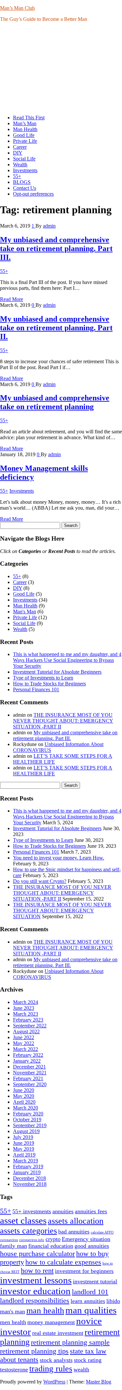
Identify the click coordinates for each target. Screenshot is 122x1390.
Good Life (23, 135)
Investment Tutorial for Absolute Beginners (57, 672)
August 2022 (26, 1031)
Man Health (25, 129)
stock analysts (56, 1360)
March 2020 (25, 1108)
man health (45, 1310)
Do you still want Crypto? (39, 881)
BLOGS (22, 182)
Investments (25, 170)
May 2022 (23, 1043)
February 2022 (28, 1055)
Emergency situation (86, 1239)
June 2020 (23, 1090)
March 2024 (25, 1002)
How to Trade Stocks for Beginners (49, 683)
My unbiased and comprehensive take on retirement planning (54, 402)
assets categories (28, 1230)
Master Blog (98, 1381)
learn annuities (88, 1301)
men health (13, 1322)
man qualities (90, 1310)
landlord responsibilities (34, 1300)
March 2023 (25, 1014)
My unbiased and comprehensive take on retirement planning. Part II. (56, 328)
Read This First (29, 117)
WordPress (54, 1381)
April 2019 (24, 1155)
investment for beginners (84, 1271)
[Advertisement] (61, 68)
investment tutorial (95, 1281)
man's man (12, 1311)
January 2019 (27, 1172)
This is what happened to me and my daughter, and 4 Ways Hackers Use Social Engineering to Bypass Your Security (67, 660)
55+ (17, 176)
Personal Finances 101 (36, 689)
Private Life (25, 141)
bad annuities (73, 1231)
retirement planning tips (34, 1351)
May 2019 (23, 1149)
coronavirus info (31, 1240)
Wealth (20, 164)
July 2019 (23, 1137)
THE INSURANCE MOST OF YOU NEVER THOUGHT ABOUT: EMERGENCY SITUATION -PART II (63, 720)
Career (20, 147)
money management (51, 1322)
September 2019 (30, 1125)
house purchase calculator (37, 1253)
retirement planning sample (70, 1342)
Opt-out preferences (33, 194)
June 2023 (23, 1008)
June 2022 (23, 1037)
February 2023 (28, 1020)
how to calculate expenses (63, 1262)
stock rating (88, 1360)
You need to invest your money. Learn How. (58, 857)
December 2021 (29, 1066)
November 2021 (30, 1072)
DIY (17, 153)
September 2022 (30, 1025)
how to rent (37, 1270)
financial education (50, 1246)
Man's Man (24, 611)
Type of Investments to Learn (43, 677)
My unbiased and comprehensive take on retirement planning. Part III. (56, 248)
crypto (53, 1239)
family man (13, 1246)
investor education (35, 1291)
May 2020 (23, 1096)
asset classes (23, 1220)
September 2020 (30, 1084)
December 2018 (29, 1178)
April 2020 (24, 1102)
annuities (63, 1211)
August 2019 (26, 1131)
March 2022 (25, 1049)
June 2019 (23, 1143)
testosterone (14, 1369)
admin (49, 226)
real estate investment (57, 1333)
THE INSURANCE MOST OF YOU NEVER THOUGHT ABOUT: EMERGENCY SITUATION (62, 910)
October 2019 (27, 1119)
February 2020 (28, 1113)
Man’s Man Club (17, 8)
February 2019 (28, 1166)
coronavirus (9, 1240)
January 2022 (27, 1061)
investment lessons (36, 1280)
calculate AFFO (102, 1232)
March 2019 (25, 1160)
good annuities (92, 1246)
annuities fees (91, 1211)
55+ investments (31, 1211)
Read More (11, 299)
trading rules (50, 1368)
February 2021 (28, 1078)
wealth (81, 1369)
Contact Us (24, 188)
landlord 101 (90, 1292)
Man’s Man (24, 123)
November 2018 (30, 1184)
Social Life (24, 158)
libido (113, 1301)
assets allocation (75, 1221)
